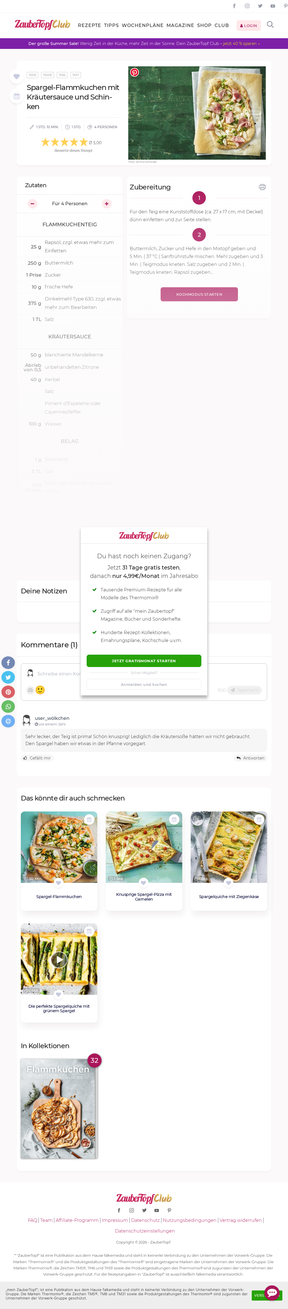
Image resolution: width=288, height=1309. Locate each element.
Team (46, 1220)
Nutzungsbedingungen (190, 1220)
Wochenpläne (143, 25)
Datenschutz (145, 1220)
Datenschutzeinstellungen (145, 1231)
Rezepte (89, 25)
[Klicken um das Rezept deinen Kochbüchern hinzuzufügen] (59, 883)
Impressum (115, 1220)
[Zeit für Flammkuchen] (59, 1108)
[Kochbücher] (16, 77)
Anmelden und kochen (144, 684)
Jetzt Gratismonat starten (144, 661)
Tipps (111, 25)
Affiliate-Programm (77, 1220)
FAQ (32, 1220)
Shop (204, 25)
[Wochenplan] (16, 97)
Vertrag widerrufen (241, 1220)
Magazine (180, 25)
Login (250, 25)
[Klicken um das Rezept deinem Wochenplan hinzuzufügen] (89, 819)
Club (222, 25)
